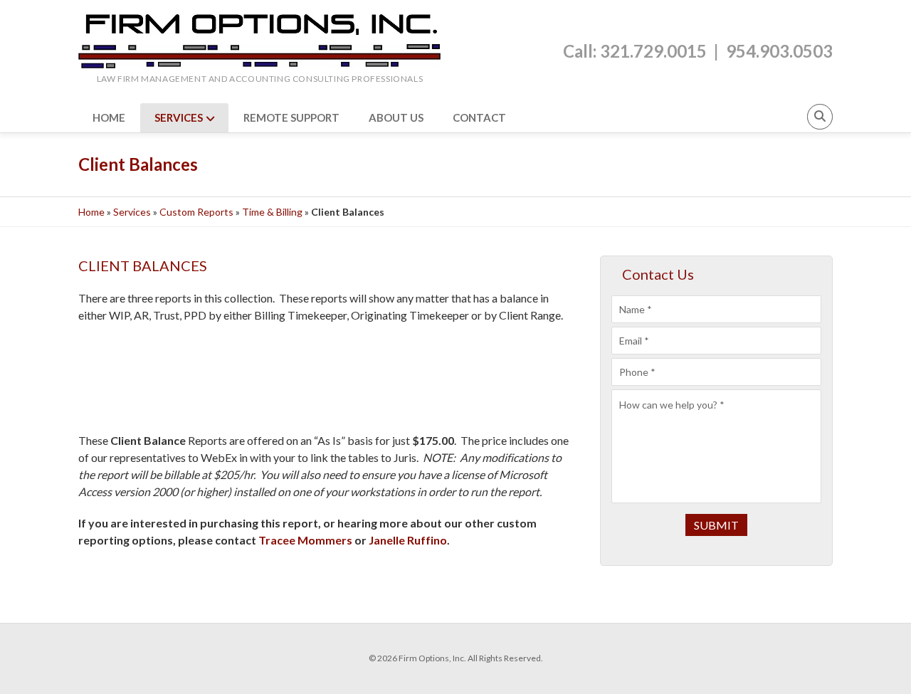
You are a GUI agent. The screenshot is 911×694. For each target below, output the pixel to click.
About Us (396, 117)
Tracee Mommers (305, 540)
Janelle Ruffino (408, 540)
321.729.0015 (653, 51)
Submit (716, 525)
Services (178, 117)
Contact (479, 117)
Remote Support (291, 117)
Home (109, 117)
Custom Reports (196, 212)
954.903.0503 (779, 51)
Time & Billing (272, 212)
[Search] (820, 117)
